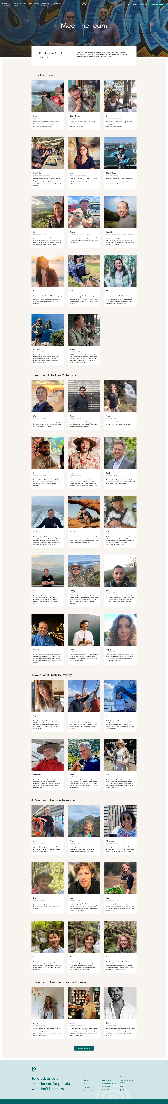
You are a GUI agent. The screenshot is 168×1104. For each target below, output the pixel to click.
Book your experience (157, 4)
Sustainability (57, 3)
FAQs (65, 3)
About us (104, 1077)
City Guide (87, 1087)
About (30, 3)
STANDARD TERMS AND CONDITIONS (109, 1085)
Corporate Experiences (127, 1077)
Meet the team (106, 1080)
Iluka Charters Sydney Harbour (19, 4)
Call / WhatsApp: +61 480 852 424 (136, 4)
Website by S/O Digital (161, 1102)
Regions (86, 1080)
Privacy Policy (24, 1102)
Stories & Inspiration (90, 1091)
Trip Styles (87, 1084)
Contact (36, 3)
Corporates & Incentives (45, 4)
